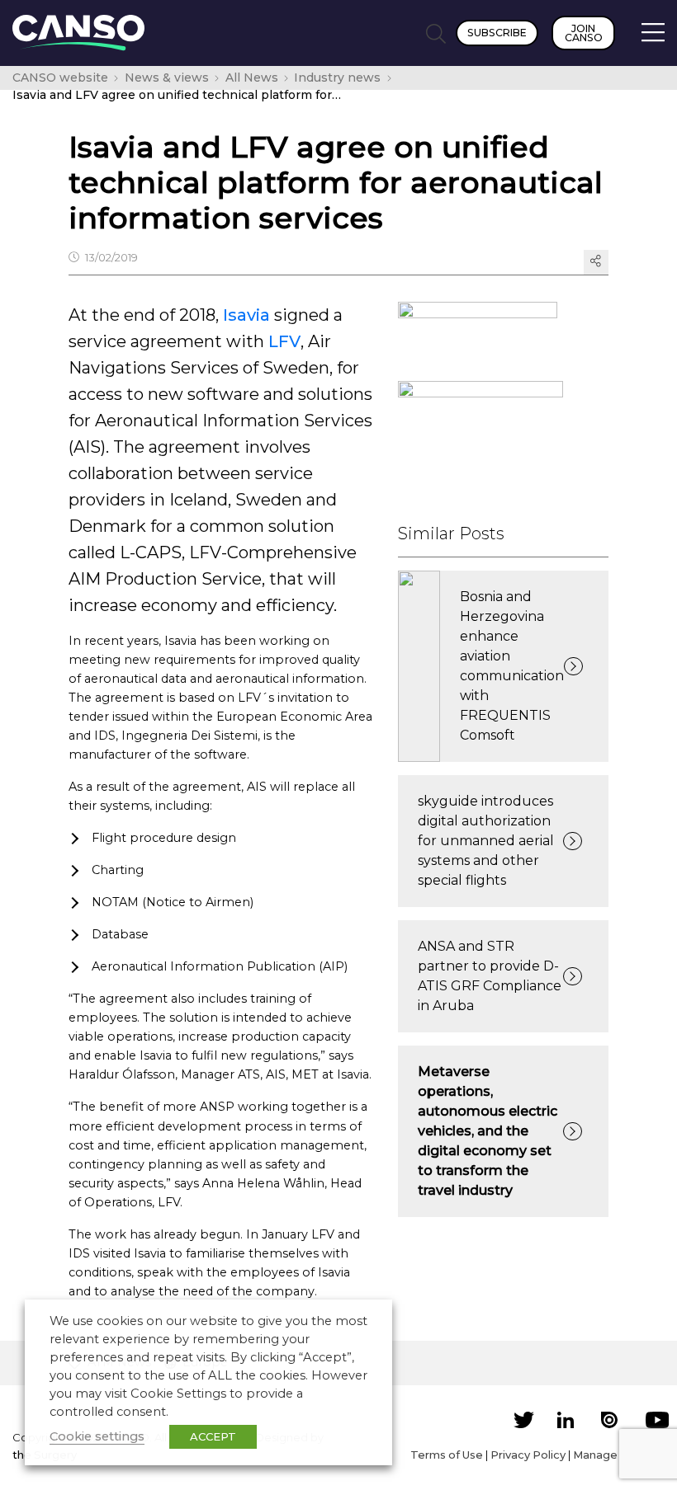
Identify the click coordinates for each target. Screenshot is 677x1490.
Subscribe (497, 32)
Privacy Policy (528, 1454)
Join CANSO (584, 33)
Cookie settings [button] (97, 1436)
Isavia (246, 315)
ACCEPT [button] (213, 1436)
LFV (284, 341)
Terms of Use (446, 1454)
